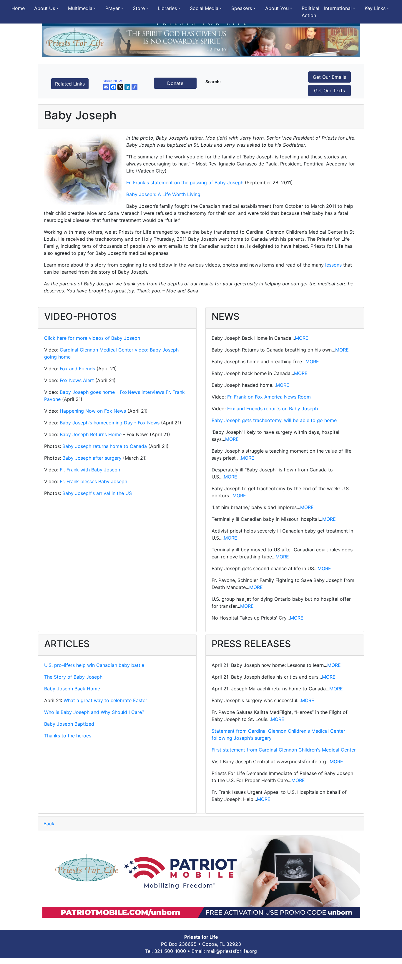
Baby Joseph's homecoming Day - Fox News (109, 423)
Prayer (112, 8)
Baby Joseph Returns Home (91, 434)
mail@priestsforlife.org (231, 951)
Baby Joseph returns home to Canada (104, 446)
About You (277, 8)
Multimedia (80, 8)
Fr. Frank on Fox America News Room (269, 397)
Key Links (375, 8)
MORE (301, 338)
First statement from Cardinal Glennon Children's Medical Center (284, 750)
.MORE (247, 458)
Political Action (310, 11)
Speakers (241, 8)
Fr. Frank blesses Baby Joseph (93, 481)
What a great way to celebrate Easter (105, 700)
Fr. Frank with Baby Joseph (90, 470)
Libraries (167, 8)
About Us (44, 8)
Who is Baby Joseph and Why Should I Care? (94, 712)
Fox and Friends (77, 368)
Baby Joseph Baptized (69, 724)
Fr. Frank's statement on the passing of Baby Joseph (184, 182)
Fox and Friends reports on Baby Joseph (272, 408)
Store (139, 8)
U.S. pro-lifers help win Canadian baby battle (94, 665)
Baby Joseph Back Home (72, 689)
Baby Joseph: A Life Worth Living (163, 194)
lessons (333, 265)
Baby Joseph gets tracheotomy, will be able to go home (274, 420)
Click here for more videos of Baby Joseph (92, 338)
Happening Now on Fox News (93, 411)
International (338, 8)
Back (49, 823)
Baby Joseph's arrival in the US (97, 493)
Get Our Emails (329, 77)
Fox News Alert (77, 380)
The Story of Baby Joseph (73, 677)
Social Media (204, 8)
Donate (175, 83)
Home (18, 8)
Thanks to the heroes (67, 736)
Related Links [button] (70, 84)
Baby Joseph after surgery (92, 458)
